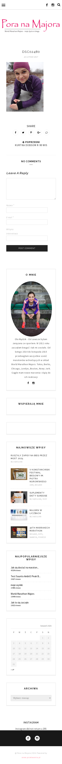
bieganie (38, 485)
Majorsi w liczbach (36, 511)
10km (32, 485)
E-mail (10, 217)
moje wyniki (17, 585)
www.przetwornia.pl (31, 757)
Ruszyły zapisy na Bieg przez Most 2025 (29, 457)
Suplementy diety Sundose (38, 494)
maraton (33, 537)
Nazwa (10, 205)
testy (44, 499)
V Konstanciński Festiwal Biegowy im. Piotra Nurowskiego (40, 476)
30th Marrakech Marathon (40, 529)
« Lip (12, 670)
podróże (42, 537)
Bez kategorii (16, 462)
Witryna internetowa (12, 231)
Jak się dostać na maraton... (25, 567)
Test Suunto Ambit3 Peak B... (26, 576)
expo (40, 534)
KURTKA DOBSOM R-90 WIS (31, 145)
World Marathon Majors (22, 593)
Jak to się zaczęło (20, 602)
